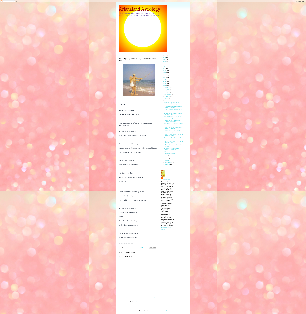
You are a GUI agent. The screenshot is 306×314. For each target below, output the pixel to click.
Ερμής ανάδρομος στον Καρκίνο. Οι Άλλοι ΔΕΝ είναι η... (173, 110)
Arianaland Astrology (139, 9)
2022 (164, 66)
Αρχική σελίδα (137, 297)
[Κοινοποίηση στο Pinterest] (155, 248)
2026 (164, 57)
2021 (164, 68)
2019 (164, 72)
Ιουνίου (166, 100)
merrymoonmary (157, 310)
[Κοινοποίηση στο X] (152, 248)
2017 (164, 77)
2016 (164, 79)
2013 (164, 85)
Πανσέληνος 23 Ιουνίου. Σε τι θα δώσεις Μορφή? (172, 131)
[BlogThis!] (151, 248)
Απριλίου (166, 158)
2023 (164, 64)
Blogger (168, 310)
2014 (164, 83)
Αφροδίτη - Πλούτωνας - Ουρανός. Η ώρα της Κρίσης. (173, 142)
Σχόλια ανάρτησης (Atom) (142, 301)
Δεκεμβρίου (167, 87)
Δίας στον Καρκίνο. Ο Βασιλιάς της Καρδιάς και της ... (172, 117)
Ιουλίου (166, 98)
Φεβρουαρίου (167, 162)
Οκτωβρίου (167, 92)
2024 (164, 62)
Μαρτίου (166, 160)
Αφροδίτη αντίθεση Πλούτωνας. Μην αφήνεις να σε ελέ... (173, 138)
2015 (164, 81)
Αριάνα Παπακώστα (166, 178)
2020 (164, 70)
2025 (164, 59)
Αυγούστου (167, 96)
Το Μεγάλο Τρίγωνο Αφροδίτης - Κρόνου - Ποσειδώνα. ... (172, 149)
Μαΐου (166, 155)
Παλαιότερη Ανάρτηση (151, 297)
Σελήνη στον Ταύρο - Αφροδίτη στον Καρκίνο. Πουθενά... (173, 152)
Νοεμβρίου (167, 89)
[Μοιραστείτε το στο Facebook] (154, 248)
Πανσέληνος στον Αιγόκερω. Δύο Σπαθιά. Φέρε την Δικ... (172, 121)
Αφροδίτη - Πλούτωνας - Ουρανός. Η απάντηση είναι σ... (173, 135)
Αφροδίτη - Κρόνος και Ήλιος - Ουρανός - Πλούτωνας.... (171, 103)
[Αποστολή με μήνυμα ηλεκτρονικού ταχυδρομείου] (149, 248)
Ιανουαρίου (167, 164)
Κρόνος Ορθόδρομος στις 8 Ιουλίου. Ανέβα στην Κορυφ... (173, 107)
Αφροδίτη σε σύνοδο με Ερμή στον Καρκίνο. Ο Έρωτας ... (173, 128)
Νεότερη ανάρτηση (124, 297)
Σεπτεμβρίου (167, 94)
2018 (164, 75)
